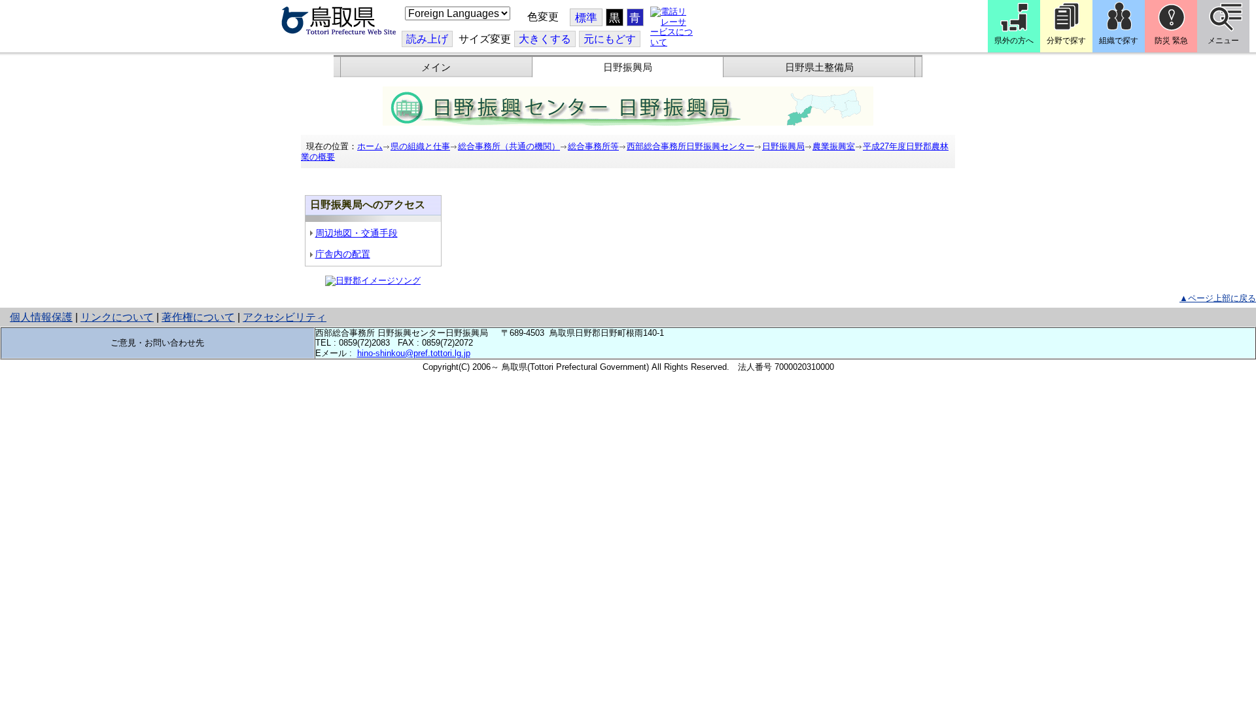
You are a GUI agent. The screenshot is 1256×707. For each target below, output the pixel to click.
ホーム (370, 146)
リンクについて (117, 317)
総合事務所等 (593, 146)
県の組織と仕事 (420, 146)
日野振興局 (627, 67)
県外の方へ (1014, 40)
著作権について (198, 317)
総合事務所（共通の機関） (509, 146)
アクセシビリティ (284, 317)
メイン (436, 67)
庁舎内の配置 (342, 254)
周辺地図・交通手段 (356, 233)
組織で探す (1118, 40)
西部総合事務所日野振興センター (690, 146)
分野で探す (1066, 40)
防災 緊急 (1171, 40)
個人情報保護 (41, 317)
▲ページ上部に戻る (1217, 298)
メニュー (1223, 40)
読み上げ (427, 39)
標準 (586, 18)
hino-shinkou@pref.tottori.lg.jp (413, 353)
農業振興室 (833, 146)
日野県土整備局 (819, 67)
